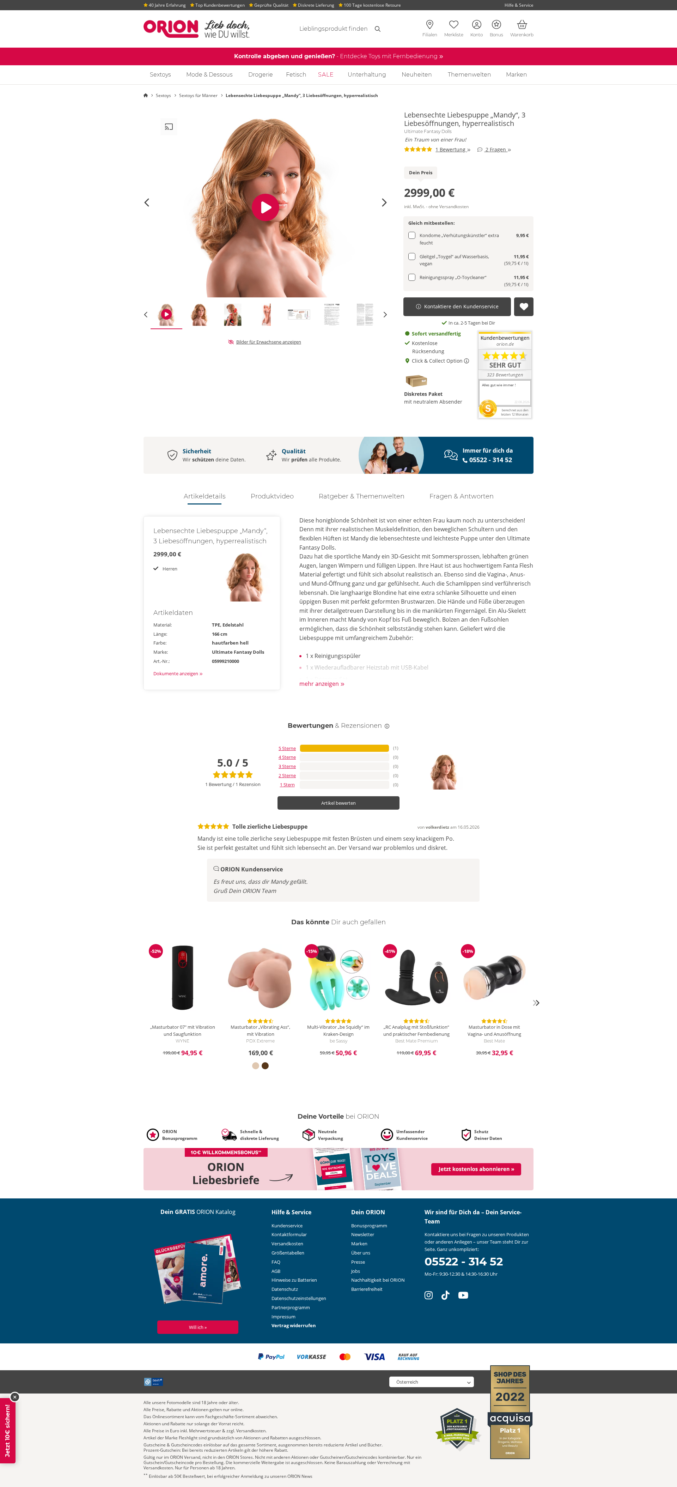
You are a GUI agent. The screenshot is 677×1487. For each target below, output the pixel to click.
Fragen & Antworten (461, 496)
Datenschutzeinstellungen (299, 1298)
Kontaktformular (289, 1234)
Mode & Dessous (209, 74)
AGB (276, 1271)
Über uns (360, 1253)
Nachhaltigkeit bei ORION (378, 1280)
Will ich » (198, 1327)
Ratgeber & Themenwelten (361, 496)
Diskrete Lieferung (315, 5)
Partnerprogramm (291, 1307)
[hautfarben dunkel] (265, 1065)
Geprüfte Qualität (270, 5)
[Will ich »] (198, 1270)
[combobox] (325, 29)
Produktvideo (272, 496)
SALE (326, 74)
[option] (266, 207)
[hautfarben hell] (255, 1065)
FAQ (276, 1262)
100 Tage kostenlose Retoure (372, 5)
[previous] (141, 1003)
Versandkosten (287, 1243)
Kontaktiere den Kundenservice (461, 306)
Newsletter (362, 1234)
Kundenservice (287, 1225)
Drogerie (260, 74)
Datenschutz (285, 1289)
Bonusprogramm (369, 1225)
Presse (358, 1262)
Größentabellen (288, 1253)
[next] (536, 1003)
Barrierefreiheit (367, 1289)
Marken (516, 74)
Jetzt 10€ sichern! (7, 1430)
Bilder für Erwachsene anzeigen (268, 342)
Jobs (355, 1271)
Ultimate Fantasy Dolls (428, 131)
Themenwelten (469, 74)
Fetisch (296, 74)
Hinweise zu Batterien (294, 1280)
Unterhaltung (367, 74)
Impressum (283, 1316)
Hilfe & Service (519, 5)
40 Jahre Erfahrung (167, 5)
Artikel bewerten (338, 803)
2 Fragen (495, 149)
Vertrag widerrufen (294, 1325)
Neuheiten (417, 74)
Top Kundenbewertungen (219, 5)
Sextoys (160, 74)
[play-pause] (265, 207)
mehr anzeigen (319, 684)
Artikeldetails (205, 496)
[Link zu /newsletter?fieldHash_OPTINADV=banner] (338, 1169)
